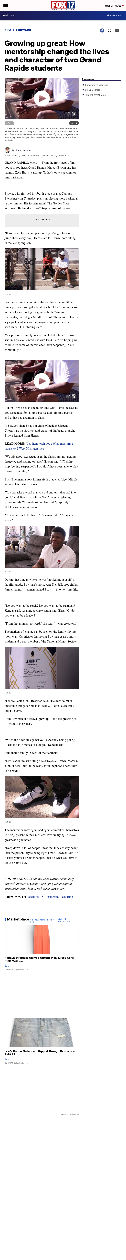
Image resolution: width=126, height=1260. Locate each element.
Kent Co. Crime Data (95, 94)
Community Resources (96, 84)
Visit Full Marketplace (64, 920)
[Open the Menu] (5, 5)
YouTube (67, 897)
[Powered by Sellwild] (74, 1114)
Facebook (33, 897)
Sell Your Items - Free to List (42, 921)
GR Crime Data (92, 89)
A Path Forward (18, 30)
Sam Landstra (23, 150)
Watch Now (113, 5)
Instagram (52, 897)
